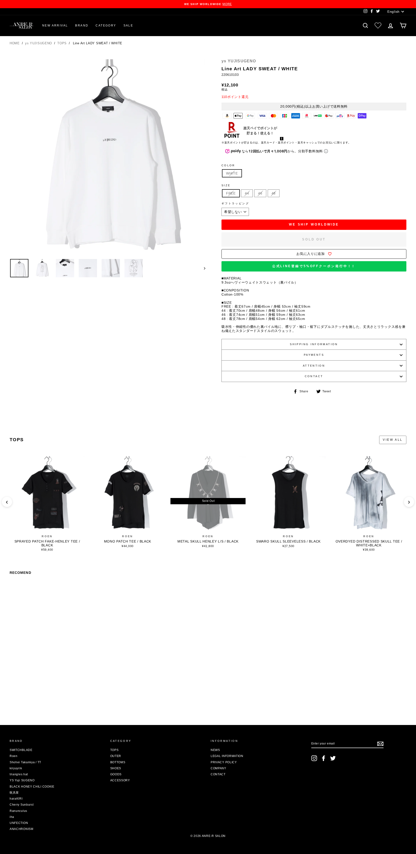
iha (12, 817)
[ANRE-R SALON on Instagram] (314, 758)
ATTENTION (314, 365)
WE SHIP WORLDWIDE (314, 224)
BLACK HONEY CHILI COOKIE (32, 786)
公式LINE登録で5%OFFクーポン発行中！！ (314, 266)
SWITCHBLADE (21, 750)
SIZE (225, 185)
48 (274, 193)
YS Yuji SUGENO (22, 780)
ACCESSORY (120, 780)
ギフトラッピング (235, 203)
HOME (15, 43)
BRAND (81, 25)
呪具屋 (14, 792)
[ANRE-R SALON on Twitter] (333, 758)
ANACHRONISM (21, 829)
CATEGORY (106, 25)
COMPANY (218, 768)
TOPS (62, 43)
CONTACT (314, 376)
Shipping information (314, 344)
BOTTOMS (117, 762)
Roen (47, 536)
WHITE (232, 173)
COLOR (228, 165)
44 (247, 193)
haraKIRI (16, 798)
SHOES (115, 768)
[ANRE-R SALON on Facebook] (323, 758)
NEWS (215, 750)
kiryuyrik (16, 768)
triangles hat (19, 774)
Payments (314, 354)
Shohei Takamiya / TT (25, 762)
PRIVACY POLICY (224, 762)
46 (260, 193)
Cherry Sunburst (22, 804)
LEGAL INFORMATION (227, 756)
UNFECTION (19, 823)
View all (393, 439)
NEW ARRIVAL (55, 25)
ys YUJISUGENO (39, 43)
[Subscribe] (380, 744)
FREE (231, 193)
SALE (128, 25)
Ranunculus (18, 811)
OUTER (115, 756)
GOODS (116, 774)
